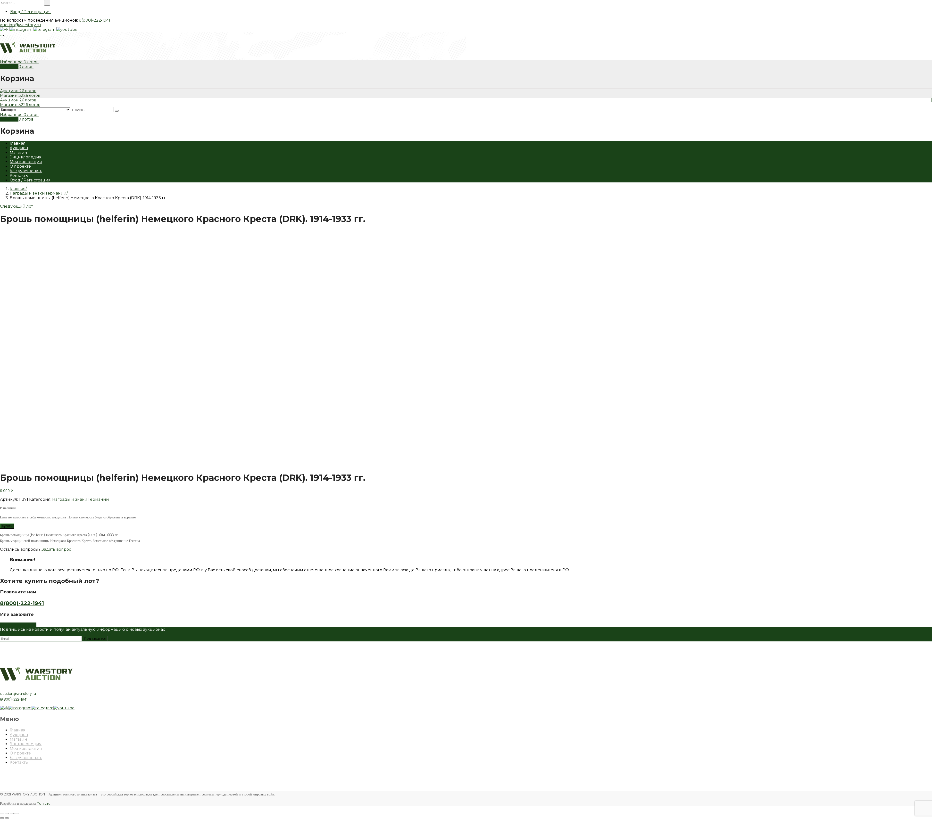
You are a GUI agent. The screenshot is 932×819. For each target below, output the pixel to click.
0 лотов (31, 62)
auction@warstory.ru (20, 25)
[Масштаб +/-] (16, 813)
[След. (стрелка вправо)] (7, 818)
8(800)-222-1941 (94, 20)
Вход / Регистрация (30, 11)
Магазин (9, 95)
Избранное (12, 62)
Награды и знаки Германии (38, 193)
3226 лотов (29, 95)
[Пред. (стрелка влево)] (2, 818)
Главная (17, 143)
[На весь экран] (12, 813)
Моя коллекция (26, 161)
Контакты (19, 175)
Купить (7, 526)
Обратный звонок (18, 624)
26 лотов (27, 91)
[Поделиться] (7, 813)
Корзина (9, 66)
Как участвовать (26, 171)
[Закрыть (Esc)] (2, 813)
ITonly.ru (43, 803)
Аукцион (9, 91)
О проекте (20, 166)
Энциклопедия (26, 157)
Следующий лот (16, 206)
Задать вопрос (56, 549)
